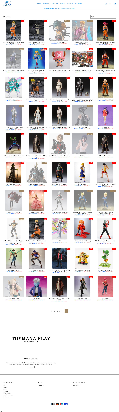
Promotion (70, 3)
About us (5, 399)
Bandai (39, 3)
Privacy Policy (7, 393)
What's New (78, 3)
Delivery (5, 387)
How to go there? (76, 385)
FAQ (4, 385)
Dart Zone (55, 3)
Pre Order (62, 3)
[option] (59, 8)
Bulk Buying (41, 385)
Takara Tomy (46, 3)
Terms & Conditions (8, 395)
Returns (5, 389)
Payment (5, 391)
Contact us (6, 397)
